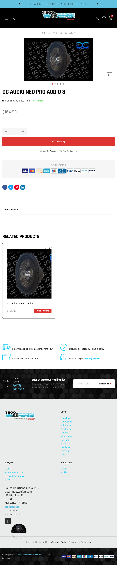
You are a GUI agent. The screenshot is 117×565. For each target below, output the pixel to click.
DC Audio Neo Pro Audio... (21, 303)
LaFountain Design (58, 542)
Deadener (65, 447)
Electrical (65, 440)
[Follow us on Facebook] (8, 521)
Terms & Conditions (14, 476)
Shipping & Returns (14, 472)
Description (11, 209)
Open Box (65, 418)
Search (8, 468)
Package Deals (68, 421)
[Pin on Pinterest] (16, 187)
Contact (8, 479)
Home (48, 33)
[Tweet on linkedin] (22, 187)
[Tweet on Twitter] (10, 187)
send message (12, 507)
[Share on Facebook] (4, 187)
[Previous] (3, 84)
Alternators (66, 436)
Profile (64, 472)
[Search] (13, 18)
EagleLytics (86, 542)
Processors (66, 451)
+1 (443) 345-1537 (12, 510)
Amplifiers (66, 429)
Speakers (65, 432)
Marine (64, 454)
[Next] (113, 84)
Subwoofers (67, 425)
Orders (64, 468)
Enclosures (66, 443)
